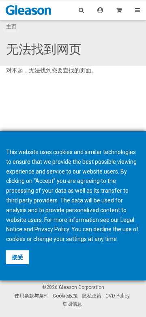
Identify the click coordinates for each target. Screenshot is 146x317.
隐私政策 (91, 296)
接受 (17, 257)
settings (76, 239)
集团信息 (72, 304)
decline (102, 229)
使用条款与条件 (32, 296)
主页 (11, 27)
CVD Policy (117, 296)
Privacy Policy (51, 229)
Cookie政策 (65, 296)
